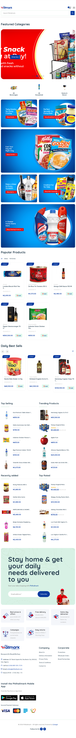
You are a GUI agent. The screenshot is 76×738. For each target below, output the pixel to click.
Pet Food (56, 377)
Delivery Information (45, 655)
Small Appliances (63, 94)
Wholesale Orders (63, 655)
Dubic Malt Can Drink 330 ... (60, 462)
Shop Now (15, 57)
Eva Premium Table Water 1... (22, 412)
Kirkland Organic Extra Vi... (12, 379)
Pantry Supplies (6, 377)
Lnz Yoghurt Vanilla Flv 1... (59, 534)
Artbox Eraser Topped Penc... (22, 534)
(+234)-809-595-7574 (15, 665)
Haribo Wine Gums (19, 497)
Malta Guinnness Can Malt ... (22, 425)
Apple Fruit (54, 437)
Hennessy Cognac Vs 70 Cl (59, 412)
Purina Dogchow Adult (62, 379)
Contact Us (42, 666)
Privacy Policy (43, 659)
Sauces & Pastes (32, 284)
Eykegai (55, 724)
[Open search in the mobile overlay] (38, 13)
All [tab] (1, 258)
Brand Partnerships (64, 659)
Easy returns (40, 630)
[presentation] (68, 78)
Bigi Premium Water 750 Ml (22, 450)
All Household (13, 94)
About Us (42, 652)
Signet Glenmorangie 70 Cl (12, 327)
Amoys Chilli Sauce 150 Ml (63, 286)
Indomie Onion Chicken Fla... (36, 327)
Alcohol (30, 377)
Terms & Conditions (45, 662)
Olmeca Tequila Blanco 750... (60, 450)
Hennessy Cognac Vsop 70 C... (38, 380)
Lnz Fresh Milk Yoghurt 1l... (59, 522)
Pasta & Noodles (32, 324)
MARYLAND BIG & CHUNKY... (21, 509)
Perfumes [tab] (13, 258)
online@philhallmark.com (14, 669)
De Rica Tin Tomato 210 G (37, 286)
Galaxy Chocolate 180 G (58, 509)
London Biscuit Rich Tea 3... (11, 287)
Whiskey (5, 324)
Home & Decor (38, 94)
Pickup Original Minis (58, 425)
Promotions (61, 652)
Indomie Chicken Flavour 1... (22, 437)
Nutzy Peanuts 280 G (20, 484)
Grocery (5, 284)
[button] (32, 76)
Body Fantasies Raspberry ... (22, 522)
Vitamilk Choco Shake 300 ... (22, 462)
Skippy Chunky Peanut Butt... (60, 497)
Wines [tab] (6, 258)
